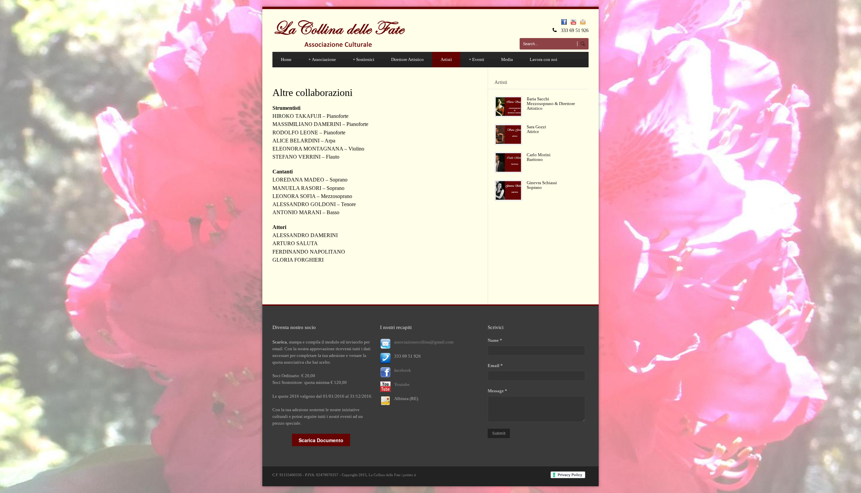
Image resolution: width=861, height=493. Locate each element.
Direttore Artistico (407, 59)
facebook (402, 370)
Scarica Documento (321, 440)
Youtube (402, 384)
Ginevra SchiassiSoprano (542, 185)
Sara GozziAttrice (536, 129)
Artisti (446, 59)
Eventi (476, 59)
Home (286, 59)
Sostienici (363, 59)
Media (507, 59)
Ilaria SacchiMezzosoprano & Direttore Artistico (551, 103)
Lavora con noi (543, 59)
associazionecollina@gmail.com (423, 341)
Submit (499, 433)
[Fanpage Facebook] (565, 23)
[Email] (584, 23)
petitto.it (409, 475)
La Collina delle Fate (385, 475)
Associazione (322, 59)
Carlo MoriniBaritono (539, 157)
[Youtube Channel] (575, 23)
